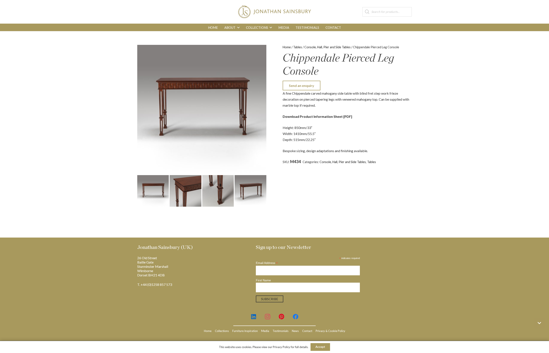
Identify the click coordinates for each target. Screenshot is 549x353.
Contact (307, 331)
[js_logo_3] (274, 11)
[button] (238, 27)
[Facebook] (295, 317)
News (295, 331)
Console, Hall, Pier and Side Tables (327, 47)
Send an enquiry (301, 85)
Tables (297, 47)
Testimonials (280, 331)
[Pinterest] (281, 317)
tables (308, 166)
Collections (222, 331)
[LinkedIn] (254, 317)
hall (400, 162)
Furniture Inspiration (245, 331)
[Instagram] (267, 317)
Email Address (267, 263)
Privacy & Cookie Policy (330, 331)
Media (265, 331)
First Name (263, 280)
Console (391, 162)
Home (287, 47)
